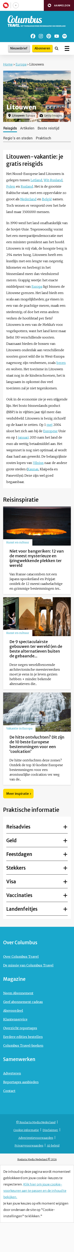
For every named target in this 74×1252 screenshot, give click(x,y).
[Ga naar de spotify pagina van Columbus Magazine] (64, 36)
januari (23, 437)
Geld (11, 840)
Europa (21, 64)
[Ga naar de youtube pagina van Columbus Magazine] (56, 36)
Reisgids (10, 128)
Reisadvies (18, 827)
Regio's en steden (18, 138)
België (47, 199)
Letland (36, 180)
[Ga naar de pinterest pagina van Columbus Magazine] (48, 36)
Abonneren (42, 48)
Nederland (28, 199)
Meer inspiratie (17, 794)
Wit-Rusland (53, 180)
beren (61, 363)
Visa (11, 882)
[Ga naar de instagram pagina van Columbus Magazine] (40, 36)
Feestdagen (19, 854)
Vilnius (38, 463)
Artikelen (27, 128)
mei (49, 425)
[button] (59, 5)
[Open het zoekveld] (56, 48)
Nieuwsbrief (18, 48)
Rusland (27, 186)
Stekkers (16, 868)
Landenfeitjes (21, 909)
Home (8, 64)
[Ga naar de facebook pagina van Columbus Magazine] (33, 36)
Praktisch (43, 138)
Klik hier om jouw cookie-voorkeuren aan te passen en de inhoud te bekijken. (34, 1190)
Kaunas (32, 469)
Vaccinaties (19, 895)
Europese (50, 431)
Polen (10, 186)
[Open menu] (67, 48)
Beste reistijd (48, 128)
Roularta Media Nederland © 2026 (37, 1159)
